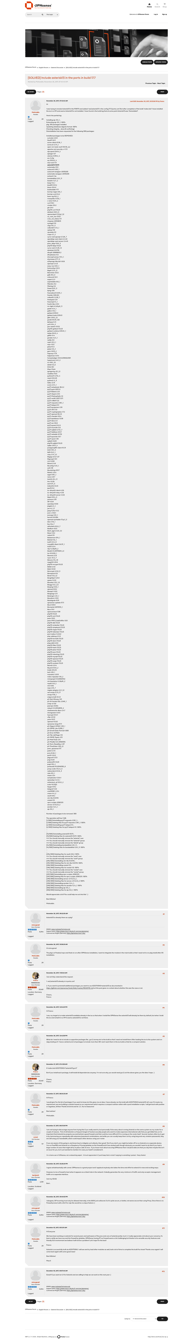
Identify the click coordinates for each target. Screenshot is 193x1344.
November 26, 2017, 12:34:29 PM (56, 1007)
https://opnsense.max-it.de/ (76, 933)
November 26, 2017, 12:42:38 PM (56, 1036)
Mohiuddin (35, 112)
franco (35, 980)
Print (162, 92)
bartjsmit (35, 1175)
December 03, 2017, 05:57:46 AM (57, 1271)
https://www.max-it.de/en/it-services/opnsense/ (72, 931)
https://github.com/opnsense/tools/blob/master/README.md (69, 988)
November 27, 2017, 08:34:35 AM (57, 1094)
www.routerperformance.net (60, 929)
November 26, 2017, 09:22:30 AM (57, 913)
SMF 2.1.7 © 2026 (30, 1336)
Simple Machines (42, 1336)
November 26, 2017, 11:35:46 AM (56, 973)
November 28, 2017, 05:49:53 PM (57, 1197)
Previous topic (151, 83)
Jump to (127, 1319)
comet (35, 1137)
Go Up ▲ (165, 1337)
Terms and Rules (156, 1337)
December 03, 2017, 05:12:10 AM (56, 1227)
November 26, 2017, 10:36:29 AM (57, 944)
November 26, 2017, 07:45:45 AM (57, 101)
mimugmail (36, 925)
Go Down (30, 92)
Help (149, 1337)
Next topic (161, 83)
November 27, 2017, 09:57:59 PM (56, 1125)
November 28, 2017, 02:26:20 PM (57, 1164)
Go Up (31, 1301)
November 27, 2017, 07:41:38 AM (56, 1064)
